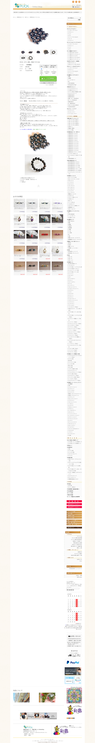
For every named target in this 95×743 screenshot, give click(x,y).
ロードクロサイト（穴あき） (73, 325)
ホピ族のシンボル (71, 217)
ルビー (69, 276)
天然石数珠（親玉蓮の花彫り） (74, 489)
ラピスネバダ (70, 430)
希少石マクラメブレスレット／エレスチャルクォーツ (32, 271)
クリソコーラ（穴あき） (73, 350)
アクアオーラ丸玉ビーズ (73, 153)
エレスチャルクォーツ (72, 93)
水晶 (69, 385)
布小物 (69, 483)
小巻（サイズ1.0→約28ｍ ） (73, 119)
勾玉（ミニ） (70, 260)
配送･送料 (51, 739)
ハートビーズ (70, 182)
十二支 (69, 231)
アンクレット (70, 40)
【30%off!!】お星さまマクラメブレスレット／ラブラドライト (19, 208)
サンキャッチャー (71, 111)
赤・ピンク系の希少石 (72, 100)
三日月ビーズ (70, 198)
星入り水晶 (70, 365)
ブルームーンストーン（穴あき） (74, 331)
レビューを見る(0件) (49, 84)
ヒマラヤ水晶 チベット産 (73, 271)
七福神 (69, 229)
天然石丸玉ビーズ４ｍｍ (73, 136)
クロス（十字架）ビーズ (73, 197)
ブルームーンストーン (72, 286)
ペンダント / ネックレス (72, 30)
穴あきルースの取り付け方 (77, 544)
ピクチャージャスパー (72, 417)
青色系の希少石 (71, 95)
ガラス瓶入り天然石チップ (73, 440)
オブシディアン (71, 392)
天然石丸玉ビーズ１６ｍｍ (73, 146)
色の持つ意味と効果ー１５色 (76, 555)
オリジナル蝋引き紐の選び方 (76, 539)
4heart (69, 244)
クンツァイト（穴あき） (73, 321)
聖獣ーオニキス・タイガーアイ (74, 237)
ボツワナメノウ (71, 397)
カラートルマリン (71, 281)
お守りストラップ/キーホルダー (74, 64)
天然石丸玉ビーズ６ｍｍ (73, 138)
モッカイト (70, 420)
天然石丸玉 (70, 447)
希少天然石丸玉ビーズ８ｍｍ (73, 163)
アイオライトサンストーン (73, 288)
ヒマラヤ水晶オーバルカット (73, 268)
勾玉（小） (70, 258)
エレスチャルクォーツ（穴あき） (74, 380)
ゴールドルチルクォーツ (73, 88)
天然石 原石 (70, 457)
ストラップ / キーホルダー (73, 37)
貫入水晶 (70, 360)
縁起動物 (70, 227)
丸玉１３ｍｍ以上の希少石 (73, 105)
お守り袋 (70, 485)
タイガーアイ (70, 405)
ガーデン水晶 (70, 358)
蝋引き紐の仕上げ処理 (78, 542)
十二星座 (70, 232)
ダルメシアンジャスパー (73, 398)
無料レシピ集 (79, 547)
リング (69, 33)
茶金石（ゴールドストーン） (73, 395)
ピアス (69, 35)
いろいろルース (71, 265)
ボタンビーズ (70, 180)
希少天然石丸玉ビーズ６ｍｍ (73, 162)
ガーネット (70, 280)
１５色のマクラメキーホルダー (74, 57)
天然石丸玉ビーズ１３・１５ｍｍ (74, 151)
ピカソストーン (71, 412)
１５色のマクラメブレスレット (74, 54)
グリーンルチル (71, 390)
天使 (69, 236)
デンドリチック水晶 (72, 362)
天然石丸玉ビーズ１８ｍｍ (73, 148)
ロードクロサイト (71, 278)
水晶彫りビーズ (71, 219)
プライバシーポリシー (43, 740)
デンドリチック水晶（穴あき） (74, 377)
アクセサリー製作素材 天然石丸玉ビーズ (29, 179)
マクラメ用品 (70, 129)
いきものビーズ (71, 203)
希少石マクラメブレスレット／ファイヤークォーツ (32, 255)
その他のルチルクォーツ (73, 90)
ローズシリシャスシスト (73, 418)
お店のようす (79, 559)
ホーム (14, 17)
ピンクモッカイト (71, 433)
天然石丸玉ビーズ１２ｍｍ (73, 143)
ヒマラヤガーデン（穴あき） (73, 375)
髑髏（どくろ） (71, 246)
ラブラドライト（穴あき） (73, 335)
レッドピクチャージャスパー (73, 415)
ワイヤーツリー (71, 110)
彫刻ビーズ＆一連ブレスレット (74, 241)
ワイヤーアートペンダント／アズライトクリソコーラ (45, 224)
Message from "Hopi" (72, 84)
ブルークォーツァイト (72, 402)
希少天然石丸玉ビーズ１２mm (74, 167)
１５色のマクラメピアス (73, 55)
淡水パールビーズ (71, 208)
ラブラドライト (71, 301)
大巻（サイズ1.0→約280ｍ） (73, 123)
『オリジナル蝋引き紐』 (68, 12)
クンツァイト (70, 273)
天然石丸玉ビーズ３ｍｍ (73, 135)
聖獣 (69, 76)
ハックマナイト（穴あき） (73, 343)
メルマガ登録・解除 (35, 740)
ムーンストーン (71, 285)
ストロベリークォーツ (72, 387)
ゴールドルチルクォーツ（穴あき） (75, 372)
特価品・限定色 (71, 128)
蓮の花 (69, 242)
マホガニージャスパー (72, 407)
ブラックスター (71, 305)
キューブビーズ (71, 192)
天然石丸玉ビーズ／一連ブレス (23, 17)
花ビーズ (70, 200)
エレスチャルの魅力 (78, 553)
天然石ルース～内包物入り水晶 (74, 353)
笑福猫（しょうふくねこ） (73, 247)
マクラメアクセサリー (72, 28)
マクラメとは (79, 536)
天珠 (69, 249)
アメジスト (70, 455)
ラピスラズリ (70, 293)
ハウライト (70, 432)
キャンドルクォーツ (72, 477)
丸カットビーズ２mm (72, 177)
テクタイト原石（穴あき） (73, 348)
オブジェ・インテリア (72, 108)
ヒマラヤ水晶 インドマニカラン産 (75, 266)
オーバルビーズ (71, 187)
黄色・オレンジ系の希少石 (73, 98)
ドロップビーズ (71, 185)
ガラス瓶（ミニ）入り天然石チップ (75, 441)
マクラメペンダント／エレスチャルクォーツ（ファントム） (32, 224)
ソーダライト (70, 403)
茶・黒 (22, 180)
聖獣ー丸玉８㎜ (71, 221)
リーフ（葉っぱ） (71, 202)
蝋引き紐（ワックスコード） (73, 118)
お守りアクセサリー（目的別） (74, 61)
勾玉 (69, 255)
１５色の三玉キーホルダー (73, 52)
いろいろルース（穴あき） (73, 306)
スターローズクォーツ (72, 453)
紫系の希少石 (70, 101)
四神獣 (69, 78)
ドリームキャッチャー (72, 113)
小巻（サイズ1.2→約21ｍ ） (73, 121)
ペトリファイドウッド (72, 413)
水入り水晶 (70, 367)
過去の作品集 (70, 494)
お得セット (70, 126)
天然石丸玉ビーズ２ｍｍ (73, 133)
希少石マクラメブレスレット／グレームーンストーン (19, 271)
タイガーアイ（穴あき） (73, 351)
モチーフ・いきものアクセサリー (74, 66)
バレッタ (70, 38)
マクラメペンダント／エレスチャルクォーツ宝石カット (19, 224)
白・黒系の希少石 (71, 103)
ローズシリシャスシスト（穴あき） (75, 323)
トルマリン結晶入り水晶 (73, 368)
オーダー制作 (70, 492)
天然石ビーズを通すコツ (77, 541)
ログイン (73, 5)
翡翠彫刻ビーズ (71, 207)
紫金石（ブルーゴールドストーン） (75, 393)
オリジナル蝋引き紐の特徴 (77, 537)
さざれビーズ (70, 195)
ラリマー (70, 291)
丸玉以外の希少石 (71, 106)
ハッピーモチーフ (71, 79)
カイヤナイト (70, 296)
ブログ (80, 561)
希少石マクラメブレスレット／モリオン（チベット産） (19, 255)
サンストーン (70, 295)
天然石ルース (70, 262)
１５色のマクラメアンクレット (74, 59)
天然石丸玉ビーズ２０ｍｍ (73, 150)
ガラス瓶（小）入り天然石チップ (74, 443)
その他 (69, 435)
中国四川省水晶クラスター (73, 479)
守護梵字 (70, 226)
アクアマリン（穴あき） (73, 333)
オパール (70, 283)
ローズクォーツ (71, 388)
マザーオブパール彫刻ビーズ (73, 205)
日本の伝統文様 (71, 83)
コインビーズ (70, 190)
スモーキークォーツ (72, 423)
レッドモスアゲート (72, 410)
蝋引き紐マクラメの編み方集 (76, 546)
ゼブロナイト (70, 408)
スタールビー (70, 275)
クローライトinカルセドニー (73, 428)
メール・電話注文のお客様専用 (74, 496)
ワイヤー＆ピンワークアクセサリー (74, 42)
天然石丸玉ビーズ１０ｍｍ (73, 141)
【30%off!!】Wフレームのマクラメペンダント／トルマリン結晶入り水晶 (45, 256)
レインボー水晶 (71, 363)
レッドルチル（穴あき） (73, 378)
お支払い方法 (46, 739)
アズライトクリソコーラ (73, 300)
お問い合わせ (78, 5)
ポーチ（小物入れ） (72, 487)
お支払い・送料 (79, 575)
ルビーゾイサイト (71, 425)
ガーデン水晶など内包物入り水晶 (74, 91)
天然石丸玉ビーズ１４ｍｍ (35, 17)
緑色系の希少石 (71, 96)
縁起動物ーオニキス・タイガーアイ (75, 239)
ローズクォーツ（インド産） (73, 270)
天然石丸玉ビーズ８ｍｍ (73, 140)
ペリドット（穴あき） (72, 330)
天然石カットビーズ (72, 175)
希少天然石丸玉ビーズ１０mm (74, 165)
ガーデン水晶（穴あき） (73, 373)
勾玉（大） (70, 256)
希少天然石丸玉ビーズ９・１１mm (75, 168)
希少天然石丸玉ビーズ (72, 160)
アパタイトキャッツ (72, 298)
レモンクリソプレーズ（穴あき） (74, 328)
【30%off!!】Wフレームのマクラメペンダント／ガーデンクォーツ (57, 255)
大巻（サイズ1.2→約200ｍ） (73, 124)
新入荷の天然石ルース (72, 263)
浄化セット (70, 445)
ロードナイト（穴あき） (73, 326)
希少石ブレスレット (72, 86)
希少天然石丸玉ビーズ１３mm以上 (75, 170)
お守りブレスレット (72, 62)
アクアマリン (70, 290)
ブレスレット (70, 32)
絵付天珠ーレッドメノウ (73, 251)
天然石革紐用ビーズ (72, 158)
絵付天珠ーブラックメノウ (73, 253)
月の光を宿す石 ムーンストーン (75, 568)
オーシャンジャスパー (72, 422)
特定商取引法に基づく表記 (53, 740)
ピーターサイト (71, 303)
